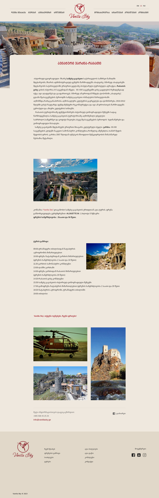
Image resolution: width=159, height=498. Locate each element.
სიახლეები (117, 12)
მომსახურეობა (102, 12)
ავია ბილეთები (91, 449)
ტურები (32, 12)
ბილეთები (59, 12)
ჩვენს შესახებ (18, 12)
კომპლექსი (130, 12)
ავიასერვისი (44, 12)
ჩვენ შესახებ (49, 449)
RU (144, 6)
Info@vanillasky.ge (42, 419)
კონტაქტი (143, 12)
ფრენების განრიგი (52, 453)
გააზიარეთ (121, 413)
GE (141, 6)
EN (138, 6)
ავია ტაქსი (89, 453)
